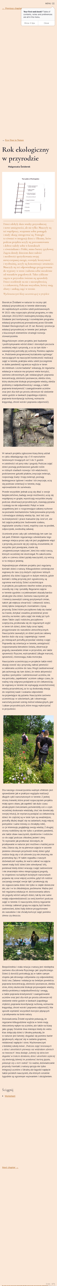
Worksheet (10, 1096)
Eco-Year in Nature (14, 140)
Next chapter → (10, 1167)
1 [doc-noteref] (30, 368)
